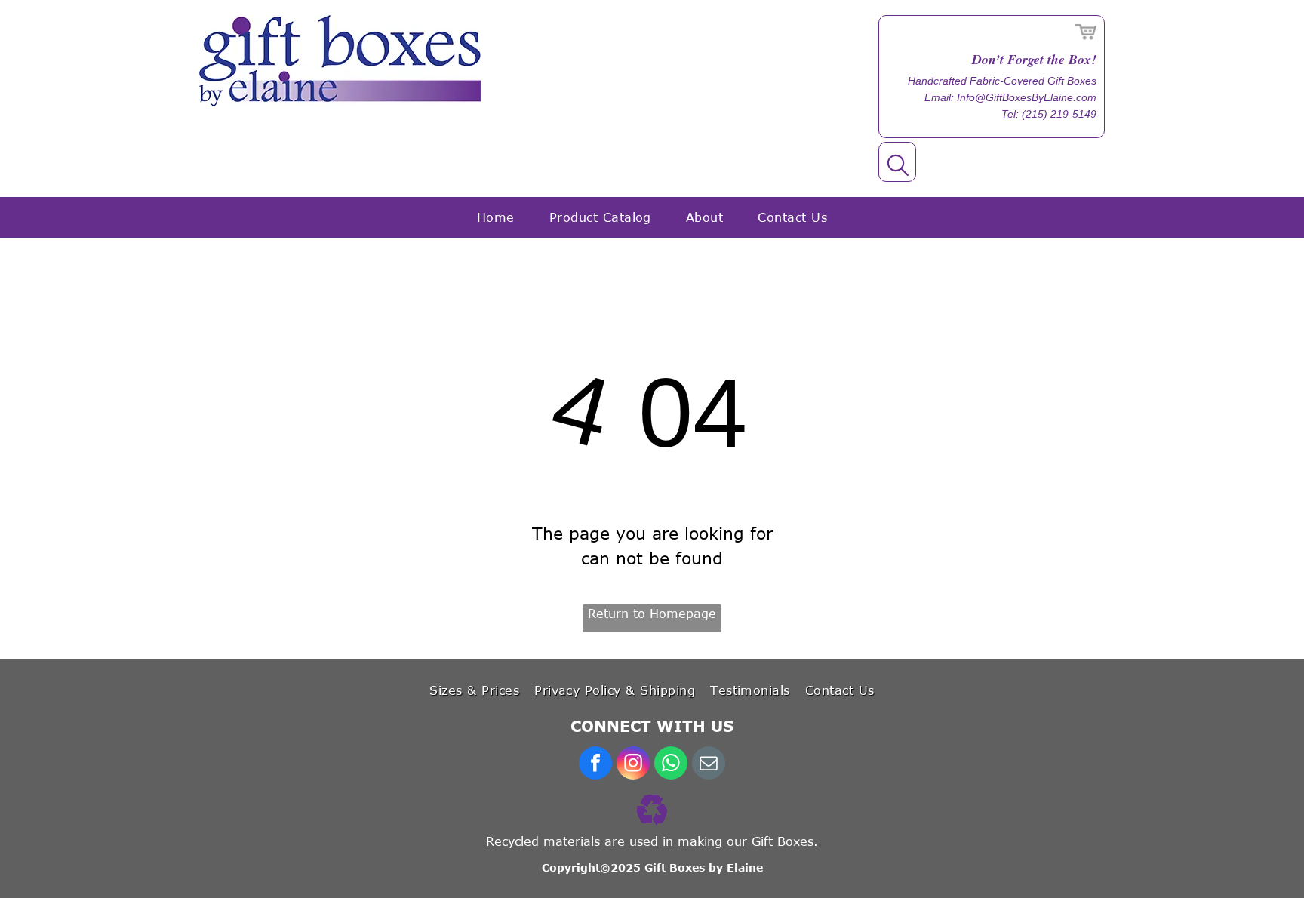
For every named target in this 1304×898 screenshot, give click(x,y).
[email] (708, 764)
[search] (898, 166)
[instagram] (633, 764)
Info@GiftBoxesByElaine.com (1026, 97)
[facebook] (595, 764)
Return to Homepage (652, 613)
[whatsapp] (670, 764)
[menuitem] (496, 217)
